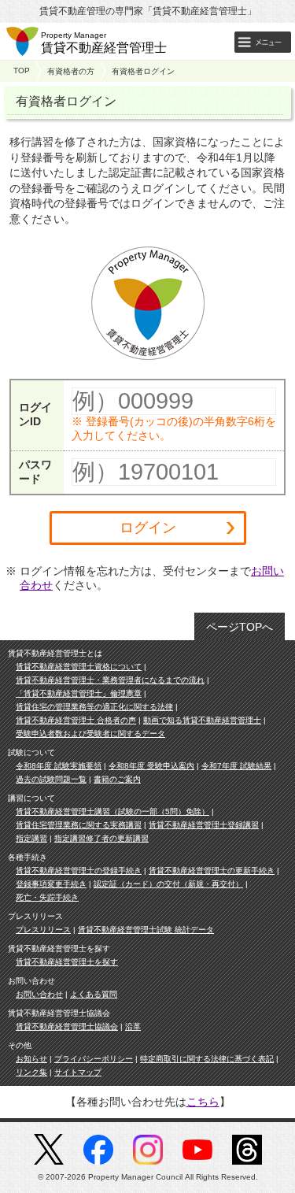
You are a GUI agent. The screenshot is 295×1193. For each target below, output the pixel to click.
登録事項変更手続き (51, 884)
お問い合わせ (39, 994)
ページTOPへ (239, 627)
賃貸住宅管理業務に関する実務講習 (79, 825)
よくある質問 (93, 994)
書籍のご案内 (117, 779)
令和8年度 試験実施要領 (58, 765)
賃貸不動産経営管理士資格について (79, 666)
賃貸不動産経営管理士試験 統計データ (146, 929)
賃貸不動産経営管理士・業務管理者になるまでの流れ (110, 680)
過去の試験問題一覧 (51, 779)
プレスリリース (43, 929)
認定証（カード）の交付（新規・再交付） (168, 884)
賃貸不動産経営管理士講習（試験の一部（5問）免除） (112, 811)
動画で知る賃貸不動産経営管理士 (202, 720)
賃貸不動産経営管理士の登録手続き (79, 870)
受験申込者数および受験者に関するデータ (90, 733)
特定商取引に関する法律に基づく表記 (207, 1058)
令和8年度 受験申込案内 (151, 765)
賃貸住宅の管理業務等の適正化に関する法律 (94, 706)
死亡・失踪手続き (47, 897)
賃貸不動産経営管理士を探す (67, 962)
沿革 (133, 1026)
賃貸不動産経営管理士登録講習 (204, 825)
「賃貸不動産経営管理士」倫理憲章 (79, 693)
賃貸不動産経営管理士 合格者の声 (76, 720)
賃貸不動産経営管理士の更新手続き (212, 870)
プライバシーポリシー (93, 1058)
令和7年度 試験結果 (236, 765)
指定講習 (31, 838)
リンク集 (31, 1072)
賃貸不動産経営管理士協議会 (67, 1026)
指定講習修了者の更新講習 (101, 838)
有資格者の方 (70, 71)
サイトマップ (77, 1072)
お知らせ (31, 1058)
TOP (21, 70)
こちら (202, 1101)
